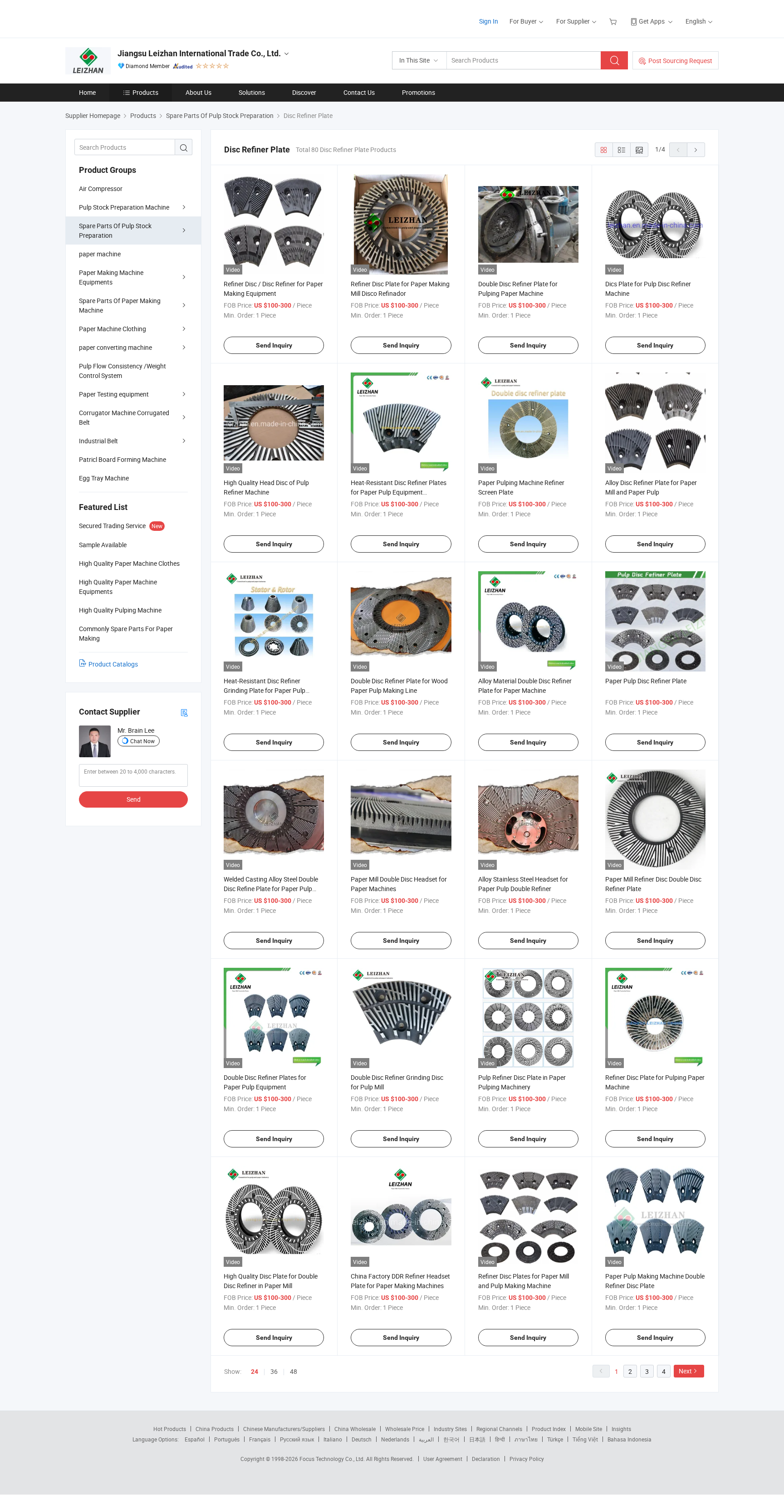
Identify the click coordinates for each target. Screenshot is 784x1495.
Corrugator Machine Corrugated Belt (124, 417)
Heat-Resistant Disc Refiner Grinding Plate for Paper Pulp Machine (264, 690)
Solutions (252, 92)
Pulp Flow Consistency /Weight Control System (122, 371)
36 (274, 1371)
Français (259, 1439)
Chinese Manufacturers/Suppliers (284, 1428)
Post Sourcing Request (680, 60)
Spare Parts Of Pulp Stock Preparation (115, 230)
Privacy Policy (527, 1458)
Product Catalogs (113, 664)
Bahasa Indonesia (630, 1439)
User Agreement (442, 1458)
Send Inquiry (274, 345)
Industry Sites (450, 1428)
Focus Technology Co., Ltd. (332, 1458)
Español (195, 1439)
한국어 (451, 1439)
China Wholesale (355, 1428)
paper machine (100, 254)
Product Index (549, 1428)
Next (685, 1371)
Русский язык (297, 1439)
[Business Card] (184, 712)
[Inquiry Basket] (614, 21)
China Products (215, 1428)
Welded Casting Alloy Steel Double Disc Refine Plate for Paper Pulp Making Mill (271, 888)
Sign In (488, 21)
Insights (621, 1428)
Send (134, 799)
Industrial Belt (98, 440)
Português (227, 1439)
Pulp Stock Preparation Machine (124, 207)
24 (254, 1371)
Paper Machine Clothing (112, 328)
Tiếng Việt (585, 1439)
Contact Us (359, 92)
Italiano (332, 1439)
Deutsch (362, 1439)
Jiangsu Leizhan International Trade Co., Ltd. (199, 53)
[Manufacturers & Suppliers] (123, 18)
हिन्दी (500, 1439)
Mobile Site (588, 1428)
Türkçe (555, 1439)
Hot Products (169, 1428)
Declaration (486, 1458)
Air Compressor (100, 188)
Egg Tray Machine (104, 478)
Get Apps (651, 21)
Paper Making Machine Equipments (111, 277)
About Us (198, 92)
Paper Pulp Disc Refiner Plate (645, 680)
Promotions (418, 92)
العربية (426, 1439)
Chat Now (142, 741)
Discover (304, 92)
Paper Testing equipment (114, 394)
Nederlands (395, 1439)
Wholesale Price (404, 1428)
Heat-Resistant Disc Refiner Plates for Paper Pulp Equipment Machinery (398, 492)
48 (293, 1371)
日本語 (477, 1439)
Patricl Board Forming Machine (122, 459)
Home (87, 92)
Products (145, 92)
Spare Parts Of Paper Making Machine (120, 305)
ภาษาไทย (526, 1439)
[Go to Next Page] (696, 150)
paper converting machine (115, 347)
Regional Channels (499, 1428)
